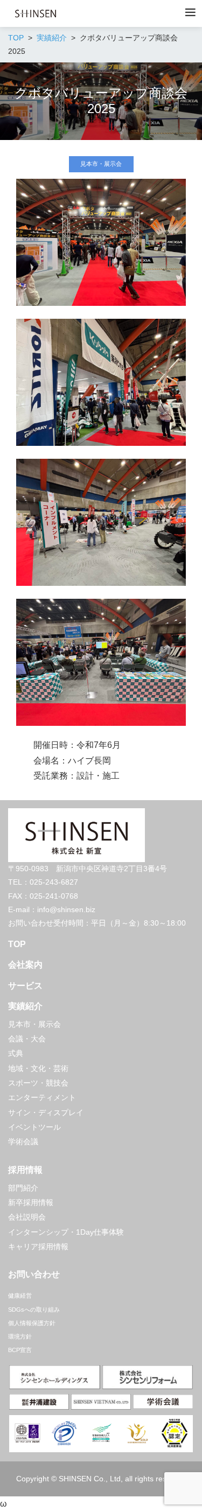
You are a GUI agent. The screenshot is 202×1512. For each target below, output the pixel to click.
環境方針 (20, 1336)
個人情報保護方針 (31, 1323)
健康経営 (20, 1295)
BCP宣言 (20, 1350)
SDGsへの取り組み (34, 1309)
